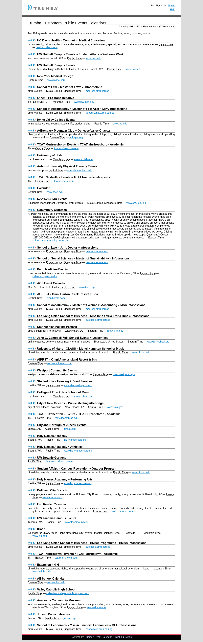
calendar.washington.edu (78, 385)
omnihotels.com (56, 298)
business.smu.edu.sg (98, 319)
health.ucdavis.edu (46, 47)
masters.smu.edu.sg (97, 90)
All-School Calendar (51, 578)
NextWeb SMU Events (52, 199)
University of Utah (49, 155)
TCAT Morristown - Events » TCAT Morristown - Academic (77, 553)
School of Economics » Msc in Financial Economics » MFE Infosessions (86, 625)
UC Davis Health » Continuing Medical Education (71, 40)
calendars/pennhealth (45, 276)
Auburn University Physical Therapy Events (67, 166)
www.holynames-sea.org (78, 450)
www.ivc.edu (120, 123)
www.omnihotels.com (59, 363)
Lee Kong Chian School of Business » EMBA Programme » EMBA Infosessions (91, 542)
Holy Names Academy (52, 435)
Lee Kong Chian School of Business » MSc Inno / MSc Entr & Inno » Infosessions (93, 316)
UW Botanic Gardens (51, 457)
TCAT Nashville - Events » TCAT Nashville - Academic (74, 177)
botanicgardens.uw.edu (59, 461)
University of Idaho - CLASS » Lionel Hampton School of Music (80, 348)
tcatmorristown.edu (66, 557)
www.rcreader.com (122, 511)
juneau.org (70, 428)
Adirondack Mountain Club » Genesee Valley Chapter (73, 130)
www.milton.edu (56, 582)
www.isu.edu (40, 535)
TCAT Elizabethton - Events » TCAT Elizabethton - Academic (78, 414)
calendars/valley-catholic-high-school (67, 593)
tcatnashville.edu (64, 181)
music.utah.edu (83, 396)
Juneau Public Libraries (53, 614)
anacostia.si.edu (96, 607)
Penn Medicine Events (52, 269)
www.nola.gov (115, 407)
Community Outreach (52, 209)
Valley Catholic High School (56, 589)
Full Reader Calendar (51, 504)
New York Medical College (55, 76)
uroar (41, 529)
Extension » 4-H (48, 564)
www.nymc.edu (56, 79)
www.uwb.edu (93, 58)
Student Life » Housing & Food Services (64, 381)
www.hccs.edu (55, 191)
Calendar (43, 188)
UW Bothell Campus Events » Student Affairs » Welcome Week (80, 54)
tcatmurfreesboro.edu (66, 148)
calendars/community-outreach (50, 240)
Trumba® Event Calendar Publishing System (108, 637)
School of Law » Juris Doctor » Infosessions (67, 247)
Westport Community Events (57, 370)
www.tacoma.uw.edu (76, 521)
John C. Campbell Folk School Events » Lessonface (72, 337)
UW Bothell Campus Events (56, 65)
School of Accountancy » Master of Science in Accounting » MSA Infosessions (91, 305)
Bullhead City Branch (52, 490)
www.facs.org (87, 287)
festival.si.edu (115, 330)
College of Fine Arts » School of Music (63, 392)
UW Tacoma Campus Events (56, 518)
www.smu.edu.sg (136, 202)
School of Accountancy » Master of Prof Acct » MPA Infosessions (82, 108)
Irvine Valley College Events (56, 119)
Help (172, 9)
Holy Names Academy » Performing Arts (65, 479)
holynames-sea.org (75, 439)
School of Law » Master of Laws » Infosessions (69, 87)
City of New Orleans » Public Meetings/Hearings (70, 403)
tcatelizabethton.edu (66, 417)
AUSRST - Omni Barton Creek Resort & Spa (67, 294)
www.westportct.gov (124, 374)
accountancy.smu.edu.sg (100, 112)
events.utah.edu (83, 159)
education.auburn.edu (79, 170)
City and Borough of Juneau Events (61, 425)
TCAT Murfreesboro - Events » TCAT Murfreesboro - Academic (80, 144)
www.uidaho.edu (141, 352)
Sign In (171, 5)
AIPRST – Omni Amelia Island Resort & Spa (67, 359)
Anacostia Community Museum (58, 600)
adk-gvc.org (76, 137)
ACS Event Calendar (51, 283)
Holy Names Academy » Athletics (59, 446)
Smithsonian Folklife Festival (57, 326)
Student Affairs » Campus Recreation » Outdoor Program (76, 468)
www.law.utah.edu (84, 101)
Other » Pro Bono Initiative (55, 98)
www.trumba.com (52, 497)
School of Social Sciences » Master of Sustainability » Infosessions (83, 258)
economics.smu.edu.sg (99, 629)
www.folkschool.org (158, 341)
